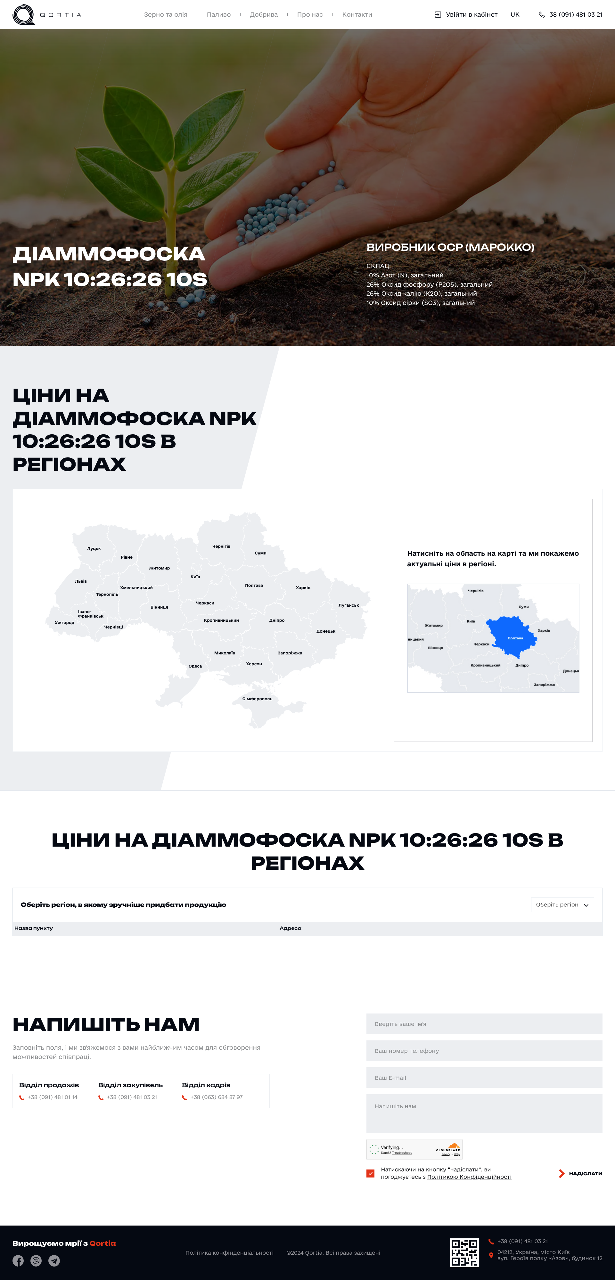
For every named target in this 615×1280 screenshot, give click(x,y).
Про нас (310, 14)
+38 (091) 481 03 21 (132, 1097)
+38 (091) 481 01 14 (53, 1097)
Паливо (219, 14)
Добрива (264, 14)
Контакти (357, 14)
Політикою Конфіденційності (469, 1177)
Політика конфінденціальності (229, 1253)
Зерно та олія (166, 14)
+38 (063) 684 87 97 (216, 1097)
